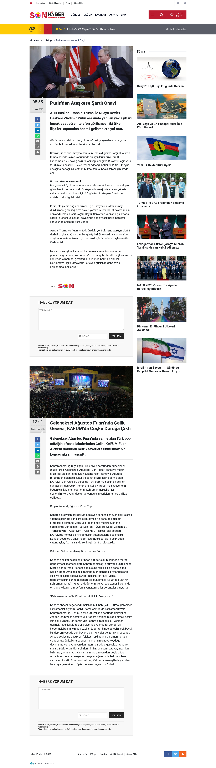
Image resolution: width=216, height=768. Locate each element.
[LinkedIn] (37, 130)
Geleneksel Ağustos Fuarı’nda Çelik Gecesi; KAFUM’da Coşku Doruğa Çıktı (105, 29)
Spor (124, 14)
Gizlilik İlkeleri (116, 754)
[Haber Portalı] (47, 14)
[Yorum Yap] (37, 152)
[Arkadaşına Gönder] (37, 141)
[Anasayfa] (31, 3)
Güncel (76, 14)
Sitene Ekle (78, 3)
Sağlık (87, 14)
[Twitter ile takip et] (175, 754)
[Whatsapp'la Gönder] (37, 136)
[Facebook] (37, 119)
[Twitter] (37, 125)
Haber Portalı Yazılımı (44, 763)
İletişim (103, 754)
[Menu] (152, 15)
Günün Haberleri (55, 3)
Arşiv (68, 3)
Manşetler (40, 3)
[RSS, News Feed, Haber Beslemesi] (182, 754)
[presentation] (40, 29)
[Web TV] (177, 2)
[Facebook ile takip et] (168, 754)
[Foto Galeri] (184, 2)
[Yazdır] (37, 146)
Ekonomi (101, 14)
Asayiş (113, 14)
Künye (93, 754)
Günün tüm (176, 29)
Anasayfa (82, 754)
